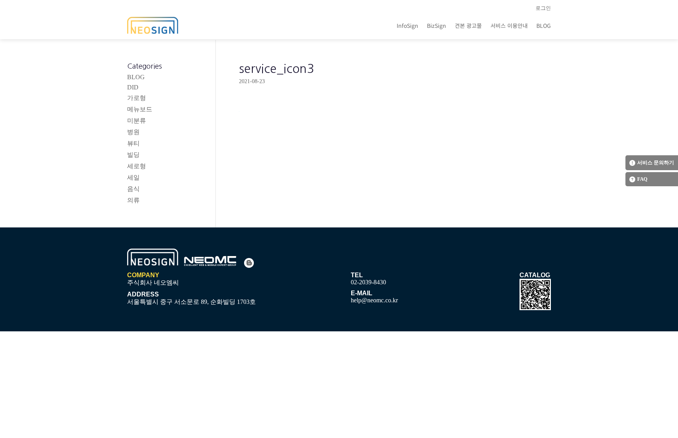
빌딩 (133, 154)
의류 (133, 200)
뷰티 (133, 143)
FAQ (642, 179)
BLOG (543, 25)
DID (133, 87)
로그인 (543, 8)
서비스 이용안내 (509, 25)
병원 (133, 132)
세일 (133, 177)
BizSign (436, 25)
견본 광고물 (468, 25)
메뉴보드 (139, 109)
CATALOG (534, 275)
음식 (133, 188)
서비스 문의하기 (655, 162)
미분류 (136, 120)
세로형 (136, 166)
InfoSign (407, 25)
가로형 (136, 98)
